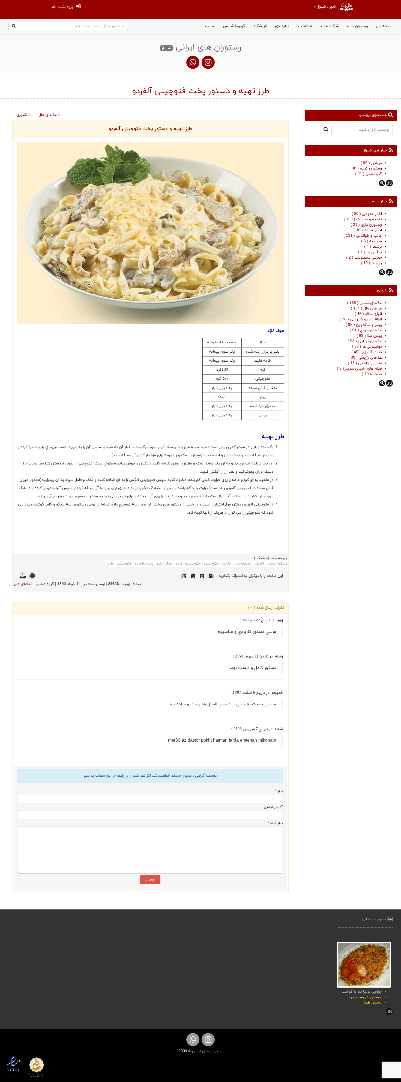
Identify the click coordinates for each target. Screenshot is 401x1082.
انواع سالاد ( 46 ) (368, 314)
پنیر (160, 563)
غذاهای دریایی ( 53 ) (365, 341)
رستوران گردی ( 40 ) (365, 168)
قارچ (110, 563)
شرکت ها (331, 26)
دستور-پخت (277, 563)
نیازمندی (282, 26)
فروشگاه (260, 26)
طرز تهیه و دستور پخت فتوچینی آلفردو (150, 128)
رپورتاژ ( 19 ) (371, 263)
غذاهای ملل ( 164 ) (366, 308)
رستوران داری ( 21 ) (366, 224)
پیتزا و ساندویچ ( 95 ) (364, 324)
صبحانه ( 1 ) (372, 374)
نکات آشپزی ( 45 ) (366, 352)
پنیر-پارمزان (144, 563)
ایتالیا (227, 563)
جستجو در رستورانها (365, 997)
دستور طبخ (372, 1002)
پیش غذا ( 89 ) (369, 335)
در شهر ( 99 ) (371, 163)
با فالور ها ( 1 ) (370, 252)
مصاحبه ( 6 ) (371, 241)
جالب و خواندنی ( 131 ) (362, 235)
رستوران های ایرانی (207, 1051)
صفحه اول (384, 26)
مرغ (169, 563)
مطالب (306, 26)
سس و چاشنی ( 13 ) (365, 363)
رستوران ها (358, 26)
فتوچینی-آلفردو (188, 563)
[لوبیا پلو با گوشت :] (364, 964)
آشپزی (22, 115)
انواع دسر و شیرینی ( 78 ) (361, 319)
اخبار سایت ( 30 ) (368, 230)
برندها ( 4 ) (373, 246)
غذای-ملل (242, 563)
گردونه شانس (234, 26)
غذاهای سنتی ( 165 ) (364, 303)
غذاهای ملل (48, 115)
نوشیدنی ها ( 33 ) (367, 346)
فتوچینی (211, 563)
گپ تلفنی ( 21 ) (368, 174)
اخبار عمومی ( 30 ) (367, 214)
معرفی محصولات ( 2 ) (364, 257)
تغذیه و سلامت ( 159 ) (363, 219)
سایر (211, 26)
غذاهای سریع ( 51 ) (366, 330)
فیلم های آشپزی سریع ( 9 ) (359, 368)
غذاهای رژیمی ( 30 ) (365, 357)
